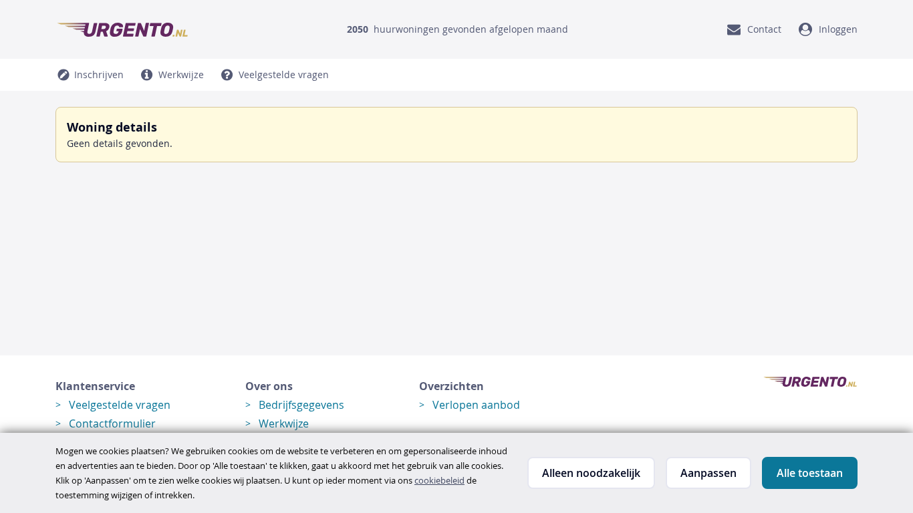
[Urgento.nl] (122, 29)
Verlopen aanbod (476, 404)
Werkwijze (284, 423)
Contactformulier (112, 423)
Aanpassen (708, 473)
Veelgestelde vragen (119, 404)
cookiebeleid (439, 480)
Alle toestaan (810, 473)
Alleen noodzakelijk (591, 473)
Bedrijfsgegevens (301, 404)
